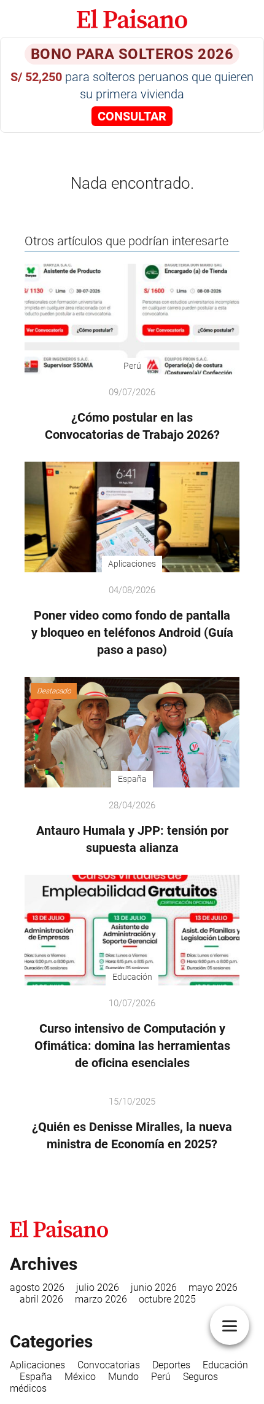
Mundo (123, 1376)
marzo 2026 (101, 1299)
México (80, 1376)
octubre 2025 (167, 1299)
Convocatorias (108, 1365)
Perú (161, 1376)
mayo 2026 (213, 1287)
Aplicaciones (37, 1365)
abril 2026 (41, 1299)
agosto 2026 (37, 1287)
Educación (225, 1365)
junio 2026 (154, 1287)
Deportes (171, 1365)
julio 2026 (97, 1287)
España (36, 1376)
